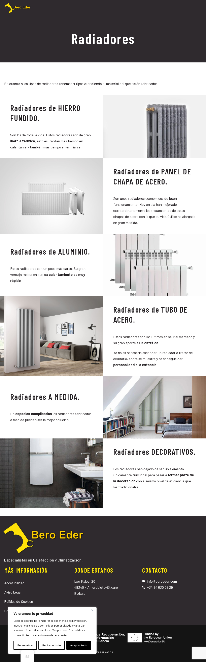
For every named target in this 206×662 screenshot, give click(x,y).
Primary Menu (198, 9)
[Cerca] (92, 610)
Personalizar (25, 645)
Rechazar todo (51, 645)
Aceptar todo (78, 645)
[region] (52, 630)
